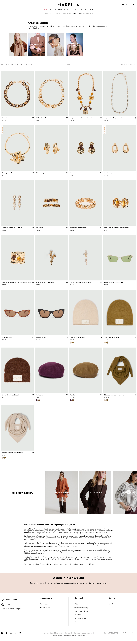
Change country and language (12, 608)
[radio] (18, 44)
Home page (5, 64)
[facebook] (7, 633)
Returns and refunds (81, 611)
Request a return (80, 618)
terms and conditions (51, 633)
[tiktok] (16, 633)
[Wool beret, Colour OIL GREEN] (39, 400)
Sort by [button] (123, 64)
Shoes (46, 14)
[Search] (123, 5)
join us (74, 635)
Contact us (44, 604)
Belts (58, 14)
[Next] (128, 492)
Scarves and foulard (69, 14)
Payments (78, 614)
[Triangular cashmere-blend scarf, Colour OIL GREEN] (5, 458)
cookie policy (72, 633)
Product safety (45, 607)
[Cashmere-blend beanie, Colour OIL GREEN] (73, 342)
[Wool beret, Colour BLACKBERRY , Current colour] (37, 400)
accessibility (81, 635)
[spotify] (11, 633)
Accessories (15, 64)
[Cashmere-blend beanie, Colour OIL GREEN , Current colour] (107, 342)
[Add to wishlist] (32, 118)
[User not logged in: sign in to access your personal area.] (126, 5)
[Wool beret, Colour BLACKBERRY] (71, 400)
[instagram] (2, 633)
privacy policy (63, 633)
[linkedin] (20, 633)
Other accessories (86, 14)
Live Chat (112, 604)
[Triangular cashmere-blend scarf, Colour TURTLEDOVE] (105, 400)
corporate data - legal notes (61, 635)
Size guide (78, 621)
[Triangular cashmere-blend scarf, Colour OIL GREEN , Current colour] (107, 400)
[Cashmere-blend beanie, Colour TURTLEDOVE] (105, 342)
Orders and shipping (81, 607)
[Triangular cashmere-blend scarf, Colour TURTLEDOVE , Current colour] (2, 458)
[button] (132, 64)
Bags (52, 14)
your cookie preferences (85, 633)
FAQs (76, 604)
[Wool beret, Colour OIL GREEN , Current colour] (73, 400)
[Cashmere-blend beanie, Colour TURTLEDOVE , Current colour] (71, 342)
